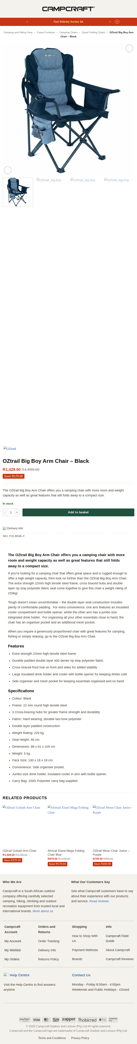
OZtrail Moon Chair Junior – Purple (111, 852)
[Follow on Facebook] (62, 1009)
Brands (77, 959)
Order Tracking (48, 941)
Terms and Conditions (52, 1038)
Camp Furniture (46, 32)
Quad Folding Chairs (93, 32)
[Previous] (10, 109)
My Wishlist (12, 950)
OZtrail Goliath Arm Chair (19, 850)
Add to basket (78, 512)
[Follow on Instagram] (68, 1009)
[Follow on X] (75, 1009)
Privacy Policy (80, 1038)
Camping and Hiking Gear (18, 32)
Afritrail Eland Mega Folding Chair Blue (66, 852)
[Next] (127, 109)
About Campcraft (118, 950)
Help (19, 975)
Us (81, 975)
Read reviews (99, 901)
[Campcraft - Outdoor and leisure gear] (68, 9)
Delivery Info (47, 950)
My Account (12, 941)
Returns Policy (48, 959)
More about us (43, 911)
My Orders (11, 959)
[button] (5, 9)
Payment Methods (85, 950)
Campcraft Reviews (120, 959)
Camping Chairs (68, 32)
